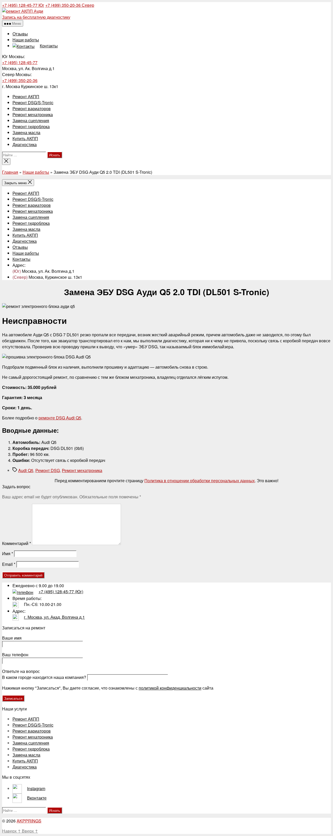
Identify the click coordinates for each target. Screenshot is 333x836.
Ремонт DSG (47, 470)
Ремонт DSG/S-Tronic (32, 103)
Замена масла (26, 132)
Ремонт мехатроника (32, 114)
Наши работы (25, 40)
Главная (10, 172)
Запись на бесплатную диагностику (36, 17)
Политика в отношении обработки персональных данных (199, 481)
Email (8, 564)
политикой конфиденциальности (170, 688)
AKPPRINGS (29, 821)
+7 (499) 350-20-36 (69, 5)
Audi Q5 (25, 470)
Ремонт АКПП (25, 97)
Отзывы (20, 34)
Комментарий (16, 543)
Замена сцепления (30, 120)
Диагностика (24, 144)
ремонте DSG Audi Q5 (60, 418)
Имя (7, 553)
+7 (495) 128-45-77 (23, 5)
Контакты (21, 259)
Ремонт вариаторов (31, 109)
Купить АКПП (25, 138)
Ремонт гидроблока (31, 126)
